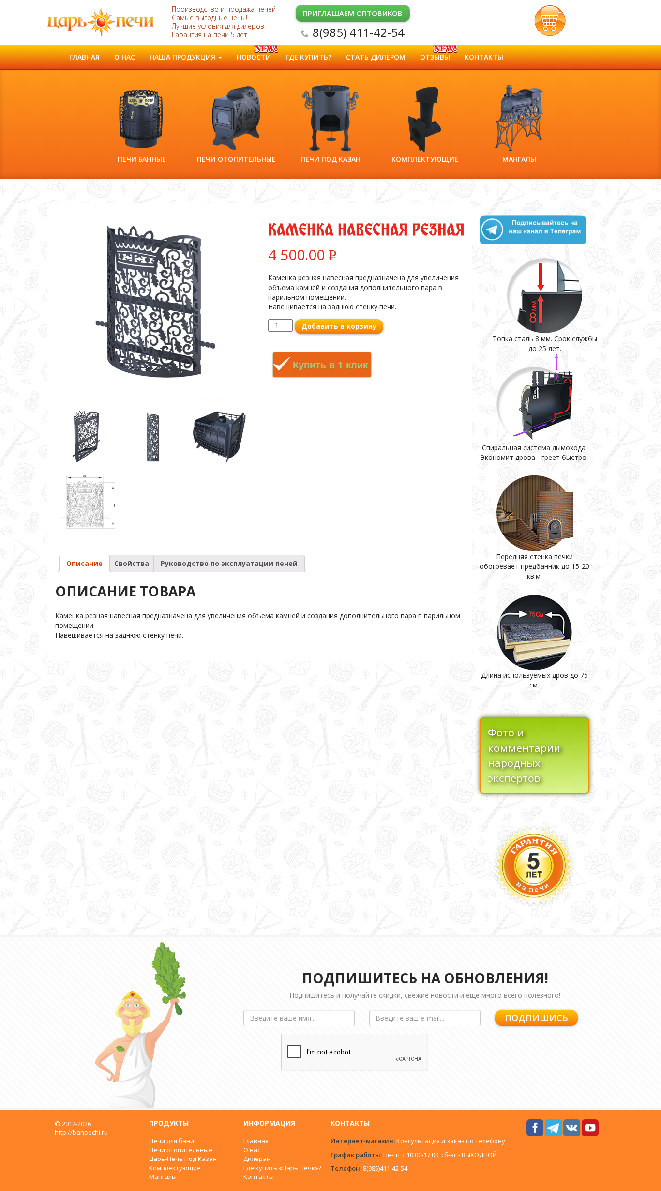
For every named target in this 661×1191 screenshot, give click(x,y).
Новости (254, 56)
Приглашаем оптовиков (353, 13)
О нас (124, 56)
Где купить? (308, 56)
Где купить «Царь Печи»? (282, 1167)
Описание (84, 563)
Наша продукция (183, 56)
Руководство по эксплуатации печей (229, 563)
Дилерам (257, 1158)
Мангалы (163, 1176)
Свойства (131, 563)
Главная (84, 56)
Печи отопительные (180, 1149)
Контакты (484, 56)
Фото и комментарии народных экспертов (524, 755)
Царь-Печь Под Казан (183, 1158)
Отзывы (435, 56)
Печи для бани (171, 1140)
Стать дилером (376, 56)
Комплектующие (175, 1167)
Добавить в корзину (338, 326)
